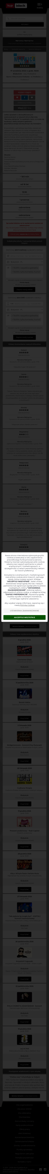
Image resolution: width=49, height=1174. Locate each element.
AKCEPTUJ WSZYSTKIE (24, 617)
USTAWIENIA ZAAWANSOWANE (24, 611)
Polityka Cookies (27, 605)
